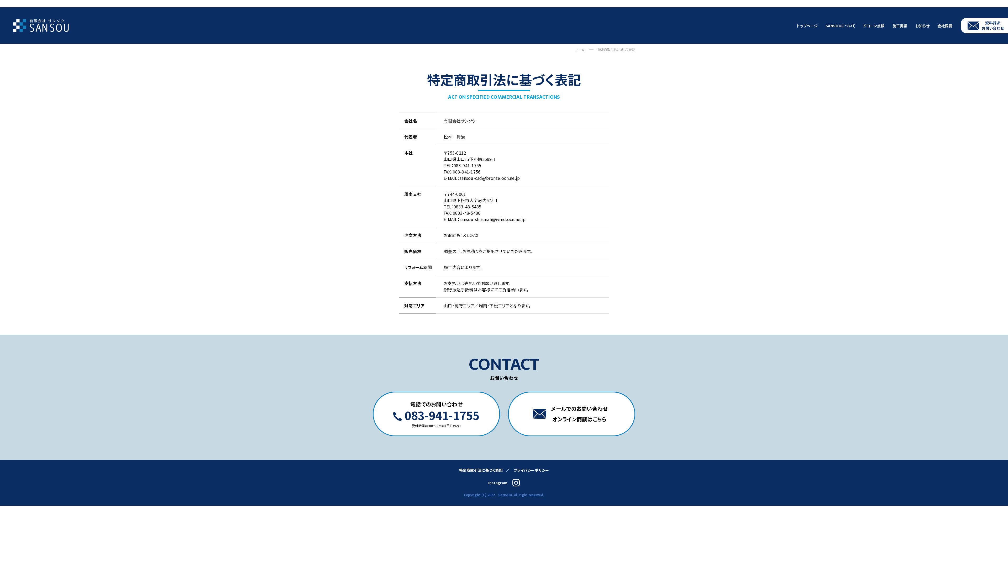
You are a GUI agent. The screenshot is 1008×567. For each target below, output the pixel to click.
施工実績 (899, 25)
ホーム (580, 49)
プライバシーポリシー (531, 470)
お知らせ (922, 25)
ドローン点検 (874, 25)
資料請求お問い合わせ (993, 25)
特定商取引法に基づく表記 (481, 470)
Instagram (497, 482)
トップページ (807, 25)
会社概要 (944, 25)
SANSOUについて (840, 25)
